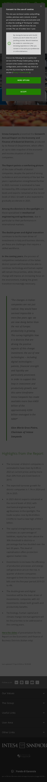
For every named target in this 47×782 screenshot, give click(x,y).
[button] (41, 6)
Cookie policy (25, 72)
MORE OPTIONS (23, 80)
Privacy (16, 72)
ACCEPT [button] (23, 92)
